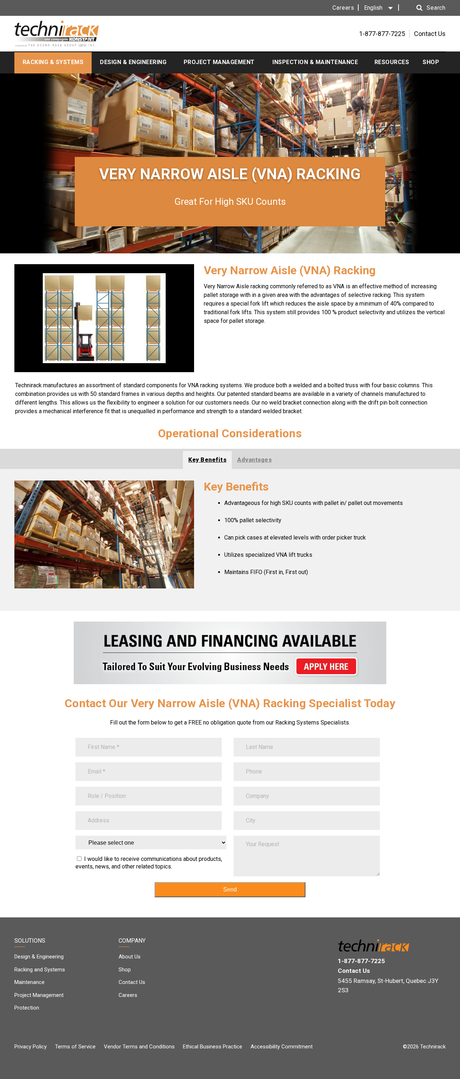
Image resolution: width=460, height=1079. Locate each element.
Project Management (39, 995)
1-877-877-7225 (361, 961)
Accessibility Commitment (281, 1046)
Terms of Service (75, 1046)
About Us (130, 956)
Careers (343, 7)
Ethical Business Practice (212, 1046)
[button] (424, 8)
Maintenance (29, 982)
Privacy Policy (30, 1046)
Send (230, 889)
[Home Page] (56, 34)
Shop (125, 969)
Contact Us (430, 33)
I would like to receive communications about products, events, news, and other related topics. (148, 862)
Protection (26, 1007)
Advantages (254, 459)
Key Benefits (207, 459)
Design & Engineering (39, 956)
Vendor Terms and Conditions (139, 1046)
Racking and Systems (39, 969)
